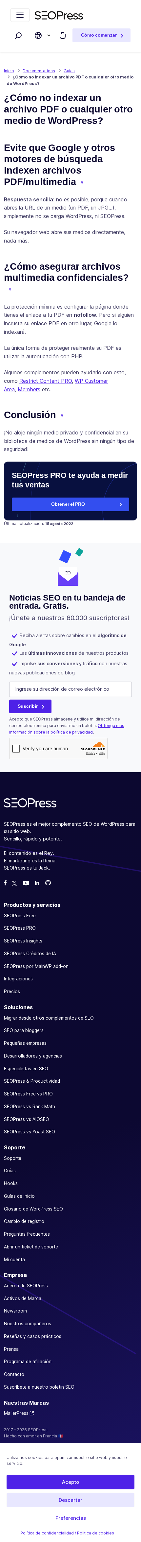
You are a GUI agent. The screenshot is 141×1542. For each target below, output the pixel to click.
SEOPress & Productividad (32, 1081)
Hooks (11, 1183)
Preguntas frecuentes (27, 1234)
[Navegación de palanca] (20, 15)
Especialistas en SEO (26, 1068)
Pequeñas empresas (25, 1043)
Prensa (11, 1349)
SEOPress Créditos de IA (30, 953)
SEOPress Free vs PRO (28, 1093)
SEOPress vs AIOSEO (26, 1119)
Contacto (14, 1374)
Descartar (70, 1500)
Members (29, 389)
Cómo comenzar (99, 35)
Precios (12, 991)
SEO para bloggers (24, 1030)
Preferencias (70, 1518)
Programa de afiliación (27, 1361)
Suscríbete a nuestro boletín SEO (39, 1387)
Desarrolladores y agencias (33, 1056)
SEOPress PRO (20, 928)
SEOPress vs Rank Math (29, 1106)
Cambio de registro (24, 1221)
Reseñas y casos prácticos (32, 1336)
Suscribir (28, 706)
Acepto (70, 1482)
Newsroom (15, 1310)
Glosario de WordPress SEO (33, 1208)
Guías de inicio (19, 1196)
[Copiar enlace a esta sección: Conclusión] (62, 415)
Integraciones (18, 978)
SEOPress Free (20, 915)
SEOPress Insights (23, 940)
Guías (10, 1170)
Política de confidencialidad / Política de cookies (67, 1533)
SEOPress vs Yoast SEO (29, 1131)
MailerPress (16, 1413)
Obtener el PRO (68, 504)
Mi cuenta (14, 1259)
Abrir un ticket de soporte (31, 1246)
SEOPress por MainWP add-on (36, 966)
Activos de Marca (22, 1298)
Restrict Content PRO (45, 381)
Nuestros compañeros (27, 1323)
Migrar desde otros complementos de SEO (49, 1017)
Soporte (12, 1158)
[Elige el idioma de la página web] (38, 35)
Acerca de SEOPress (26, 1285)
